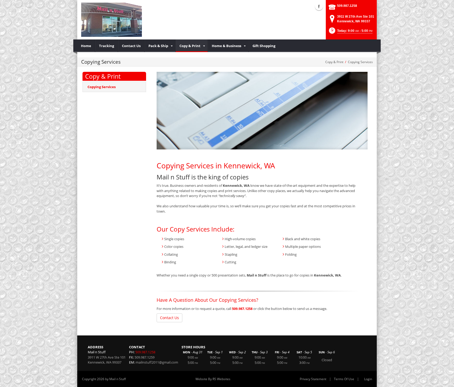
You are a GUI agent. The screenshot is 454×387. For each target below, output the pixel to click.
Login (368, 379)
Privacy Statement (313, 379)
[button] (350, 32)
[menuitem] (86, 45)
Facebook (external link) (319, 6)
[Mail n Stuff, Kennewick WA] (111, 20)
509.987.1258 (347, 6)
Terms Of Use (344, 379)
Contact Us (169, 317)
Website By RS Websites (212, 379)
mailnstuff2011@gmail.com (157, 362)
